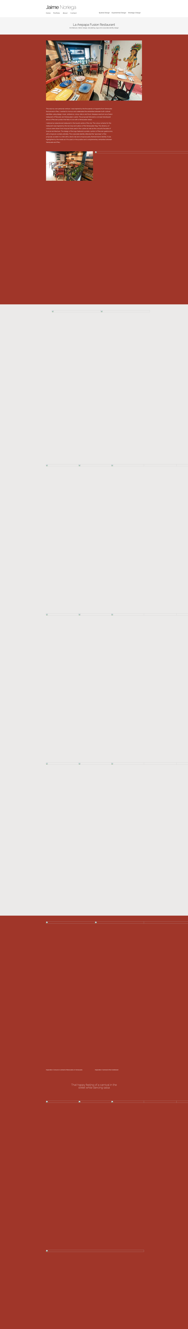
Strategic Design (134, 13)
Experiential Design (119, 13)
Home (48, 13)
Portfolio (56, 13)
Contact (73, 13)
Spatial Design (104, 13)
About (65, 13)
